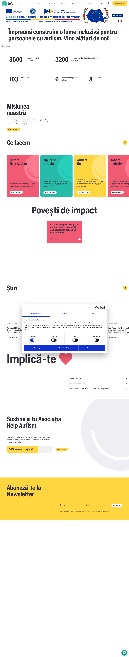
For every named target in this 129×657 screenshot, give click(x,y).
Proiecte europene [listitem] (77, 4)
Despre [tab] (92, 314)
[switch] (54, 340)
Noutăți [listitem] (63, 4)
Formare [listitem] (40, 4)
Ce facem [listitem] (29, 4)
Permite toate (91, 348)
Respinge (37, 348)
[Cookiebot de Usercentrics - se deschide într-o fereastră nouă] (96, 307)
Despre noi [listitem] (92, 4)
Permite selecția (64, 348)
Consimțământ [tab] (36, 314)
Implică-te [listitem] (52, 4)
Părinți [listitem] (18, 4)
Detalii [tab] (64, 314)
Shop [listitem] (102, 4)
